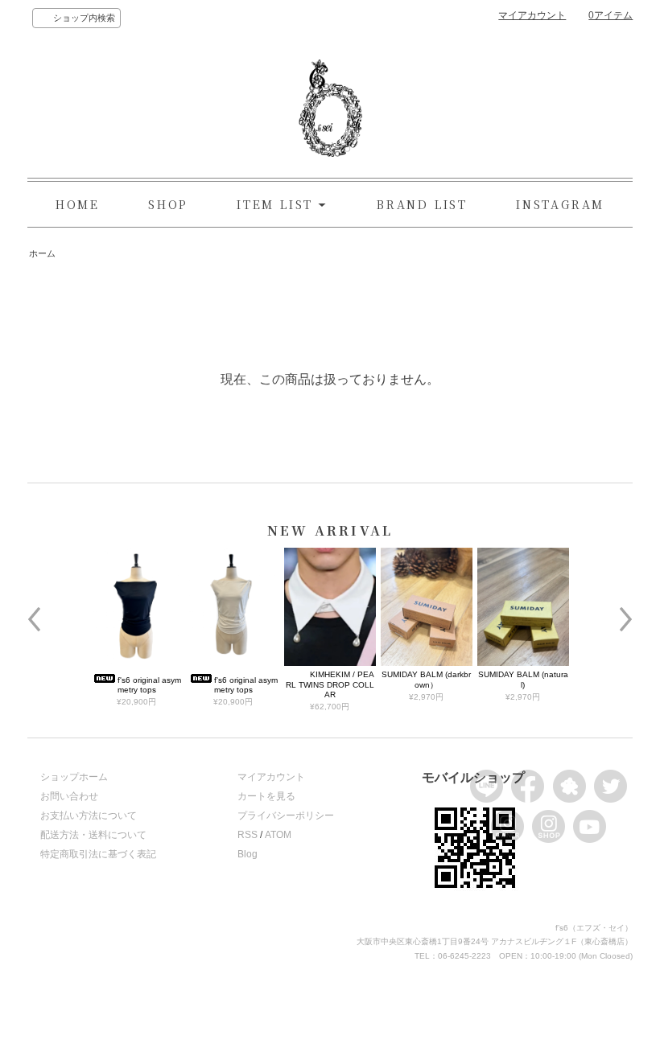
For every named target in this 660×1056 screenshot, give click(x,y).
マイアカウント (532, 15)
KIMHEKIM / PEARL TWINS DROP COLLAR (330, 684)
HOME (78, 204)
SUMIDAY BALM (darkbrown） (426, 679)
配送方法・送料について (93, 834)
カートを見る (266, 796)
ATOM (278, 834)
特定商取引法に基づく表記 (98, 854)
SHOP (168, 204)
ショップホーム (74, 777)
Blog (247, 854)
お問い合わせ (69, 796)
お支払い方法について (88, 815)
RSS (247, 834)
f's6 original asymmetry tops (149, 685)
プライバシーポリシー (285, 815)
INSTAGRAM (560, 204)
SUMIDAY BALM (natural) (523, 679)
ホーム (42, 253)
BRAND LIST (422, 204)
